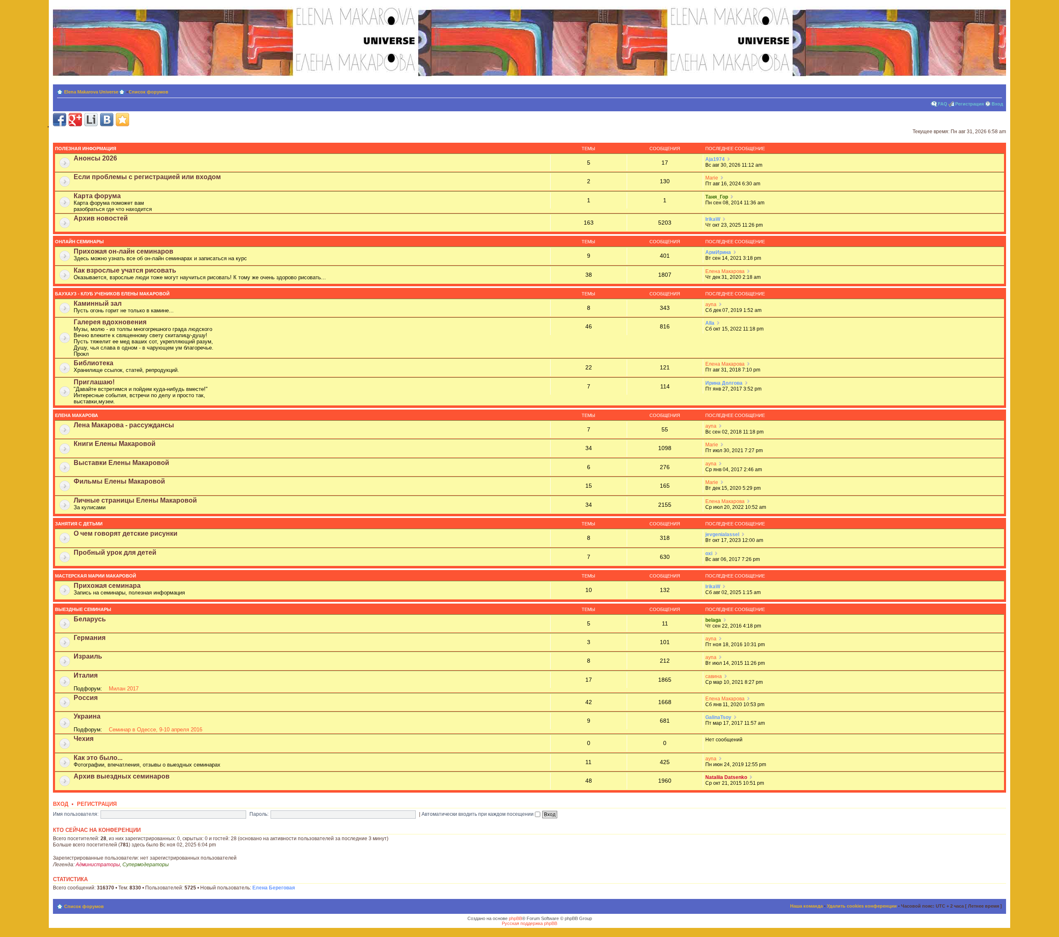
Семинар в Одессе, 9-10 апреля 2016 (155, 729)
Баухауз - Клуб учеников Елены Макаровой (112, 293)
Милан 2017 (124, 688)
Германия (89, 637)
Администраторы (98, 865)
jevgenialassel (722, 534)
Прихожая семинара (107, 585)
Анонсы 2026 (95, 158)
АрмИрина (718, 252)
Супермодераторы (145, 865)
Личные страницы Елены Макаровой (135, 500)
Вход (997, 103)
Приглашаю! (94, 382)
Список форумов (148, 91)
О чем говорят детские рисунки (125, 533)
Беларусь (90, 619)
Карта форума (97, 195)
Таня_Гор (716, 197)
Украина (87, 716)
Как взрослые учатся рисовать (125, 270)
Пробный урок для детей (115, 552)
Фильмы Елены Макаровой (119, 481)
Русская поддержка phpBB (529, 923)
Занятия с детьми (79, 523)
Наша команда (806, 905)
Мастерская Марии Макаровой (95, 575)
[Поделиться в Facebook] (59, 119)
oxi (708, 553)
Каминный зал (98, 303)
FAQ (942, 103)
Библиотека (93, 363)
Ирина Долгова (724, 383)
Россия (86, 697)
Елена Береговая (273, 888)
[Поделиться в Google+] (75, 119)
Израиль (88, 656)
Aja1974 (715, 159)
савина (713, 676)
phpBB (515, 918)
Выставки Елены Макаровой (121, 462)
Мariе (711, 178)
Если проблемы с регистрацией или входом (147, 176)
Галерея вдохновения (110, 322)
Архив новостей (101, 218)
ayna (710, 304)
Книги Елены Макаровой (115, 443)
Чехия (83, 738)
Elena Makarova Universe (91, 91)
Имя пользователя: (75, 814)
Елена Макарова (725, 271)
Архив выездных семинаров (122, 776)
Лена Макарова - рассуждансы (124, 425)
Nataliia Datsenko (726, 777)
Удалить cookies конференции (862, 905)
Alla (709, 323)
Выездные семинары (83, 609)
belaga (713, 620)
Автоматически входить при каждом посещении (478, 814)
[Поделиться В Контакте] (106, 119)
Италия (86, 675)
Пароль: (258, 814)
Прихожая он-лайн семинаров (123, 251)
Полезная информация (85, 148)
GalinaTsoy (718, 717)
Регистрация (969, 103)
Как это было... (98, 757)
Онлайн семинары (79, 241)
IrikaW (712, 219)
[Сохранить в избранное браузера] (122, 119)
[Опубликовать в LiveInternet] (91, 119)
